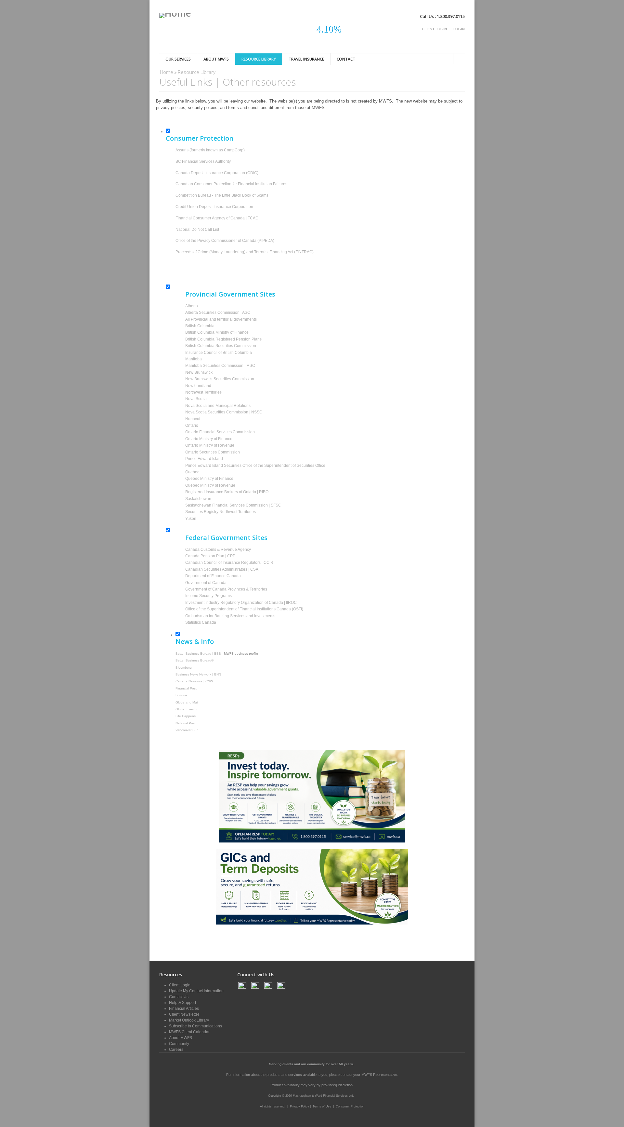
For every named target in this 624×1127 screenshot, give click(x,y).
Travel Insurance (306, 59)
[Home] (175, 15)
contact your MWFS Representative (369, 1075)
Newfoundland (198, 385)
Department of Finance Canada (213, 576)
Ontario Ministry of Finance (208, 439)
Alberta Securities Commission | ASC (217, 312)
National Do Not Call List (197, 229)
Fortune (181, 695)
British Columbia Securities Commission (220, 345)
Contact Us (178, 997)
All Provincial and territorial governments (221, 319)
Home (166, 72)
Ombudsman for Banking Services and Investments (230, 616)
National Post (186, 723)
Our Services (178, 59)
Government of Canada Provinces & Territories (226, 589)
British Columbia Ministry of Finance (217, 332)
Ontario (191, 425)
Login (459, 29)
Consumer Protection (350, 1106)
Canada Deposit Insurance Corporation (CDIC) (217, 173)
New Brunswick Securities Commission (219, 379)
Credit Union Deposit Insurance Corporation (214, 206)
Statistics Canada (200, 622)
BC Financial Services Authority (203, 161)
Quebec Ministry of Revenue (210, 485)
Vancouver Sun (187, 730)
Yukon (190, 518)
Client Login (434, 29)
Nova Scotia (196, 399)
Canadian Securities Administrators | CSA (221, 569)
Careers (176, 1049)
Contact (346, 59)
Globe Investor (187, 709)
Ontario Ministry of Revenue (209, 445)
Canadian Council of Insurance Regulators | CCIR (229, 562)
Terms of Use (322, 1106)
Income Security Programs (208, 595)
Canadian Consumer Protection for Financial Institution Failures (231, 184)
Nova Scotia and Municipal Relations (218, 405)
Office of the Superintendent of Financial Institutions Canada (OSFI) (244, 609)
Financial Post (186, 688)
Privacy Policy (300, 1106)
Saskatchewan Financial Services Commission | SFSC (233, 505)
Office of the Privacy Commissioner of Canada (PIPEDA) (225, 240)
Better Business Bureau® (195, 660)
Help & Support (182, 1002)
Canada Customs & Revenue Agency (218, 549)
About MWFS (216, 59)
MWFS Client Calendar (189, 1032)
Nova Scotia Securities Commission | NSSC (223, 412)
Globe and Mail (187, 702)
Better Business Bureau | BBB (198, 653)
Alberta (191, 306)
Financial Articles (184, 1008)
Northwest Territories (203, 392)
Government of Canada (206, 582)
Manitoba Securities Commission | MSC (220, 365)
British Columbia (199, 326)
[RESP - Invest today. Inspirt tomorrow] (312, 841)
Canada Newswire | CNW (194, 681)
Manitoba (193, 359)
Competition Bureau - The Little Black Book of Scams (222, 195)
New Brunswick (199, 372)
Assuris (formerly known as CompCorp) (210, 150)
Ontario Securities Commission (212, 452)
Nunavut (192, 419)
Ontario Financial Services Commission (220, 432)
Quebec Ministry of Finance (209, 478)
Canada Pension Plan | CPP (210, 556)
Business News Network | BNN (198, 674)
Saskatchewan (198, 498)
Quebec (192, 472)
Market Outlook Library (189, 1020)
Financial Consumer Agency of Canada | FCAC (217, 218)
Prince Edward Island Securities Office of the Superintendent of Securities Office (255, 465)
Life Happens (186, 716)
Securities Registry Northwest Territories (220, 511)
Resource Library (258, 59)
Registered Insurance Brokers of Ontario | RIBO (226, 492)
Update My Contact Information (196, 991)
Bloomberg (184, 667)
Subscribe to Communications (195, 1026)
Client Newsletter (184, 1014)
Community (179, 1043)
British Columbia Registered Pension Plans (223, 339)
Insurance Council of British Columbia (218, 352)
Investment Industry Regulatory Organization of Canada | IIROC (241, 602)
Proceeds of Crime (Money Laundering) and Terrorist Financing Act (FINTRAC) (245, 252)
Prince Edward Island (204, 458)
